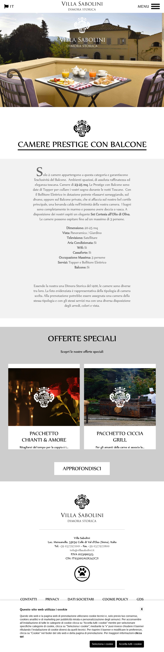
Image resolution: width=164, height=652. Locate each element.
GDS (140, 599)
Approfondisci (82, 468)
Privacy (52, 599)
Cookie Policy (115, 599)
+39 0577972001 (70, 546)
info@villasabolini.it (82, 550)
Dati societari (81, 599)
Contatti (28, 599)
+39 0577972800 (99, 546)
